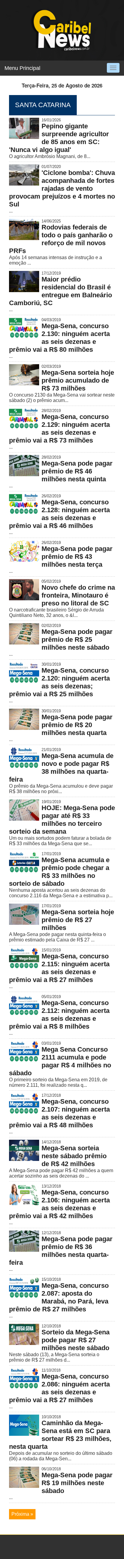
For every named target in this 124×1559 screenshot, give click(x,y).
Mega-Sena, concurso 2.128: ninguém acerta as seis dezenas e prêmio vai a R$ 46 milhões (59, 513)
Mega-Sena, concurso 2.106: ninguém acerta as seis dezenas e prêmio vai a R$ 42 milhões (59, 1204)
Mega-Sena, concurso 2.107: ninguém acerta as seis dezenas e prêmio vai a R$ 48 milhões (59, 1113)
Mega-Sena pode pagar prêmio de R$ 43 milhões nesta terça (77, 556)
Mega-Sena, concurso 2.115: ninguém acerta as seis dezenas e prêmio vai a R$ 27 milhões (59, 968)
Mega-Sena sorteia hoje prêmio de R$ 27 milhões (78, 919)
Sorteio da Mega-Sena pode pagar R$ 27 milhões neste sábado (76, 1340)
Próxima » (22, 1514)
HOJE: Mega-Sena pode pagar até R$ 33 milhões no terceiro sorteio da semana (62, 819)
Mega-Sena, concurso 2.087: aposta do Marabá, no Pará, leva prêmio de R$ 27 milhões (59, 1297)
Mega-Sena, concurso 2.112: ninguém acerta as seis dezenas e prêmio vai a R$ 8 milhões (59, 1014)
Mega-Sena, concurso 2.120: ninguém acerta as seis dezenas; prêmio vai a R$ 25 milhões (59, 682)
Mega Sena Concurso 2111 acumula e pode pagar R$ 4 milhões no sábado (60, 1061)
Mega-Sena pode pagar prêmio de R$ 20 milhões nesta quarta (77, 725)
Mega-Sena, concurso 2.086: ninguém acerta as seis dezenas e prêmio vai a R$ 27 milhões (59, 1388)
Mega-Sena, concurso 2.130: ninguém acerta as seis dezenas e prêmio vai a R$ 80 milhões (59, 337)
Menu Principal (22, 68)
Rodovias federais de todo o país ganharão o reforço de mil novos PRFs (61, 239)
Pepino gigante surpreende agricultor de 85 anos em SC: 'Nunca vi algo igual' (59, 137)
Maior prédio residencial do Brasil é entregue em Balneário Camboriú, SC (60, 291)
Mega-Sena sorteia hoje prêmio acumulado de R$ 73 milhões (78, 380)
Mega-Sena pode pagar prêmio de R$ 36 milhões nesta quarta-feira (61, 1250)
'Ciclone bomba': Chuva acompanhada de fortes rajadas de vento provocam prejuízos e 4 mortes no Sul (62, 188)
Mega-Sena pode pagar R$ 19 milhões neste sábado (77, 1483)
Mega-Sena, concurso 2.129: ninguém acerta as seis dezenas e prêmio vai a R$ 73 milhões (59, 428)
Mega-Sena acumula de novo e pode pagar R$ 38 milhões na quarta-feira (61, 767)
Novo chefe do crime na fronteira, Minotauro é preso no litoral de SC (78, 595)
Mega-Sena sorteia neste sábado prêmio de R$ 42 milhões (74, 1156)
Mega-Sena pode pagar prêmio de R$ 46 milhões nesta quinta (77, 471)
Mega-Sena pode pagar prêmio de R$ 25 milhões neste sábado (77, 639)
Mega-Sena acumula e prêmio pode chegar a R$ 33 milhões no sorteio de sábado (59, 871)
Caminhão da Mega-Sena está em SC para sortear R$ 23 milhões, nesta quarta (60, 1434)
